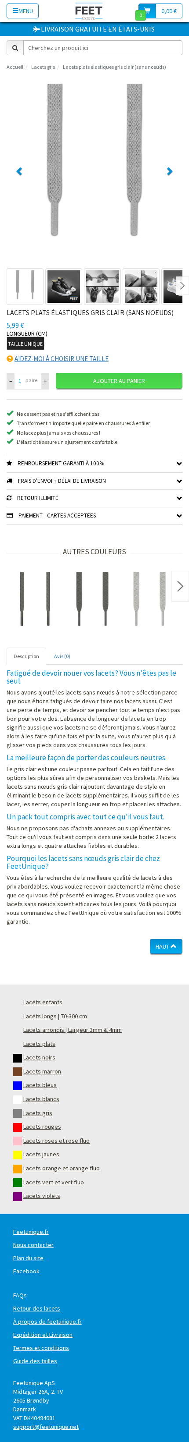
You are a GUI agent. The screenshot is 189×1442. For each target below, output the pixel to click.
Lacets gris (43, 67)
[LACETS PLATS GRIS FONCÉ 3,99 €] (92, 600)
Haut (163, 946)
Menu (25, 11)
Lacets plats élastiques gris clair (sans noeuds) (114, 67)
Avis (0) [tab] (62, 656)
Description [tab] (26, 656)
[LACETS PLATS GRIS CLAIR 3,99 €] (149, 600)
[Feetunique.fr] (89, 10)
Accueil (15, 67)
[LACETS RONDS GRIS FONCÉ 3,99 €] (35, 600)
